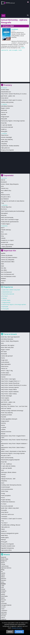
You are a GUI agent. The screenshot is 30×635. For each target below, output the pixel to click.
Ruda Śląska (4, 596)
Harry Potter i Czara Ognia (8, 379)
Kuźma (3, 425)
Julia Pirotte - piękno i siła (8, 96)
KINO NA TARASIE (6, 408)
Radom (3, 594)
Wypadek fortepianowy (7, 548)
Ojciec (2, 483)
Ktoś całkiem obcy (6, 190)
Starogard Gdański (6, 605)
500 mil (3, 180)
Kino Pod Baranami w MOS (8, 276)
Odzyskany (4, 143)
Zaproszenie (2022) (6, 550)
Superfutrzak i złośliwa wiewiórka (10, 145)
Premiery (8, 85)
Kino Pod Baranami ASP (7, 274)
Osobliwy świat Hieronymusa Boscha (11, 485)
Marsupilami (4, 213)
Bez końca (4, 209)
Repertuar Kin (10, 250)
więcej (23, 47)
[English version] (28, 2)
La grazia (3, 427)
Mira (2, 192)
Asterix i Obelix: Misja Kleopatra (9, 184)
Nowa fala (4, 123)
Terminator (4, 516)
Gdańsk (3, 573)
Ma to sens (4, 234)
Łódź (2, 587)
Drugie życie (4, 360)
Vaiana (3, 529)
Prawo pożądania (6, 495)
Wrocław (3, 616)
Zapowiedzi (9, 175)
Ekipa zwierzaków (6, 364)
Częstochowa (4, 566)
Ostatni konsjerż (5, 487)
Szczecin (3, 607)
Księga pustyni (5, 116)
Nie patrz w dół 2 (5, 197)
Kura (2, 232)
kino (10, 2)
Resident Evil (4, 242)
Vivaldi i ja (3, 129)
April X (2, 227)
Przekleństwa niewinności (8, 502)
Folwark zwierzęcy (6, 229)
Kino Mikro (4, 270)
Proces (3, 497)
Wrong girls (4, 131)
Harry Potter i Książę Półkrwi (9, 389)
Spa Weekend (4, 199)
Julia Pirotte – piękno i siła (8, 402)
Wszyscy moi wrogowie (7, 150)
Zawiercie (3, 619)
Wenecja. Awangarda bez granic (9, 533)
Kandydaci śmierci (6, 404)
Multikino (3, 278)
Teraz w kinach (10, 334)
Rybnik (3, 598)
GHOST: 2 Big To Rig (7, 370)
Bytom (3, 562)
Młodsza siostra (5, 194)
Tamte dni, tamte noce (7, 514)
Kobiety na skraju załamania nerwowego (12, 410)
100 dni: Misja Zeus (6, 207)
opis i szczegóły (13, 50)
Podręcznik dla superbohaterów (9, 221)
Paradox (3, 280)
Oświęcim (3, 591)
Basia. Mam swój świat (7, 347)
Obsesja (3, 474)
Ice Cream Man (5, 400)
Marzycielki (4, 119)
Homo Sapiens (5, 398)
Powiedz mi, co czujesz (7, 240)
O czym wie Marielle (6, 125)
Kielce (2, 582)
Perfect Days (4, 491)
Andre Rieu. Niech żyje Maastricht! (10, 337)
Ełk (2, 571)
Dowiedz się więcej (17, 628)
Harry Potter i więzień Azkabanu (10, 391)
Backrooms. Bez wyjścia (7, 345)
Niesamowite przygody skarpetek (10, 459)
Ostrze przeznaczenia (7, 489)
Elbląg (2, 569)
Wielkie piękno (5, 537)
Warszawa (4, 612)
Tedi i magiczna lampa (7, 244)
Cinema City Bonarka (6, 255)
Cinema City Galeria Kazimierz (9, 257)
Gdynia (3, 575)
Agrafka (3, 253)
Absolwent (4, 182)
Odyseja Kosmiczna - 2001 (8, 478)
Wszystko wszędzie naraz (8, 546)
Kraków (3, 584)
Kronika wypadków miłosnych (9, 419)
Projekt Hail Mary (5, 499)
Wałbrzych (4, 614)
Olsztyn (3, 589)
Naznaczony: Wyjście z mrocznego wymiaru (13, 121)
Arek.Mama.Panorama (7, 106)
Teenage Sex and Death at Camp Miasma (12, 201)
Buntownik (4, 110)
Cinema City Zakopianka (7, 259)
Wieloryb (3, 539)
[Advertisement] (15, 66)
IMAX (2, 264)
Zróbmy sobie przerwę (7, 102)
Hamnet (3, 377)
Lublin (2, 585)
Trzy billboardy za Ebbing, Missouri (10, 525)
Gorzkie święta (5, 89)
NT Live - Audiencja (6, 464)
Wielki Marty (4, 535)
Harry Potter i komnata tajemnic (10, 387)
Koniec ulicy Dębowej (7, 139)
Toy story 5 (4, 523)
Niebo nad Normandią (7, 217)
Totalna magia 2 (5, 224)
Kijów (2, 266)
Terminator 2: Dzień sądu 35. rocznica (11, 100)
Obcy (2, 236)
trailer (20, 50)
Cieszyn (3, 564)
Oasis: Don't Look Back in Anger (10, 219)
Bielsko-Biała (4, 559)
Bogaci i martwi (5, 108)
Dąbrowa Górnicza (6, 568)
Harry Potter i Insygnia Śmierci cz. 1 (10, 381)
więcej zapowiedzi (7, 246)
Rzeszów (3, 600)
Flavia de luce (4, 135)
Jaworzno (3, 578)
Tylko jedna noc (5, 148)
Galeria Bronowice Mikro (7, 261)
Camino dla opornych (7, 356)
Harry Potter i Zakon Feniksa (9, 394)
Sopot (2, 601)
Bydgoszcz (4, 560)
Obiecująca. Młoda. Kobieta (8, 472)
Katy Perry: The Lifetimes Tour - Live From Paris (14, 406)
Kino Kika (3, 268)
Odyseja (4, 298)
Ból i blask (4, 351)
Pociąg (3, 493)
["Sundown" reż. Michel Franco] (6, 34)
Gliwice (3, 577)
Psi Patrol (5, 296)
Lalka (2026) (4, 141)
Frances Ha (4, 112)
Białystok (3, 557)
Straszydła (6, 308)
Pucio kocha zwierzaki (7, 127)
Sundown (14, 29)
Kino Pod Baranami (6, 272)
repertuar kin (4, 50)
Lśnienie (3, 429)
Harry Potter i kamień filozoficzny (10, 383)
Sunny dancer (4, 98)
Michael (3, 433)
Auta (2, 186)
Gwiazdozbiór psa (6, 91)
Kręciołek (3, 114)
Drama (3, 358)
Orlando (3, 238)
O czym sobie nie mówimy (8, 466)
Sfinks (2, 283)
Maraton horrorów (6, 431)
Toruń (2, 608)
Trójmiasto (4, 610)
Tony (2, 203)
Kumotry (3, 423)
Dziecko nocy (4, 188)
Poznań (3, 592)
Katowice (3, 580)
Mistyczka (3, 215)
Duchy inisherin (5, 362)
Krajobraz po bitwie (6, 415)
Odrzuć (10, 631)
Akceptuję (19, 631)
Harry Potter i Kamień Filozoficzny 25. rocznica (13, 94)
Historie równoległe (6, 137)
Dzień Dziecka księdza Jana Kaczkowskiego (13, 211)
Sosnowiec (4, 603)
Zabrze (3, 617)
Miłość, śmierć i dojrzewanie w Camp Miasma (13, 451)
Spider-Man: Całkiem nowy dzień (11, 290)
